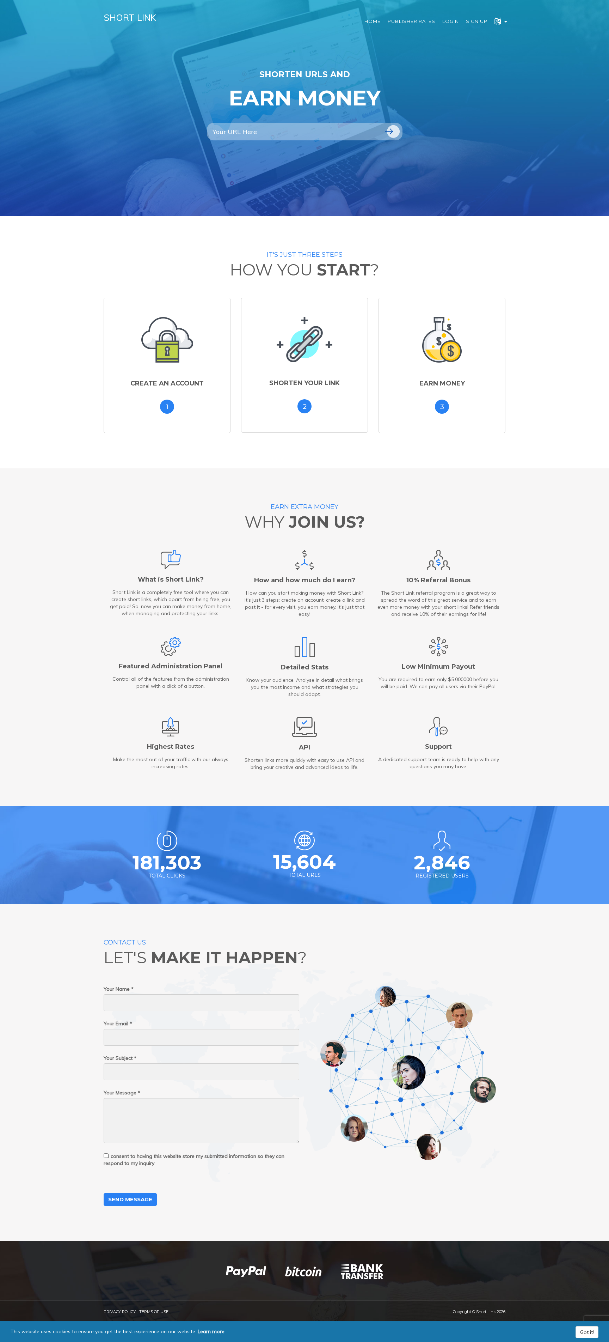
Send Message (130, 1199)
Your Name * (119, 989)
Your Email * (118, 1023)
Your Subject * (120, 1058)
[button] (501, 21)
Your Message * (122, 1092)
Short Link (130, 17)
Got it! (587, 1332)
